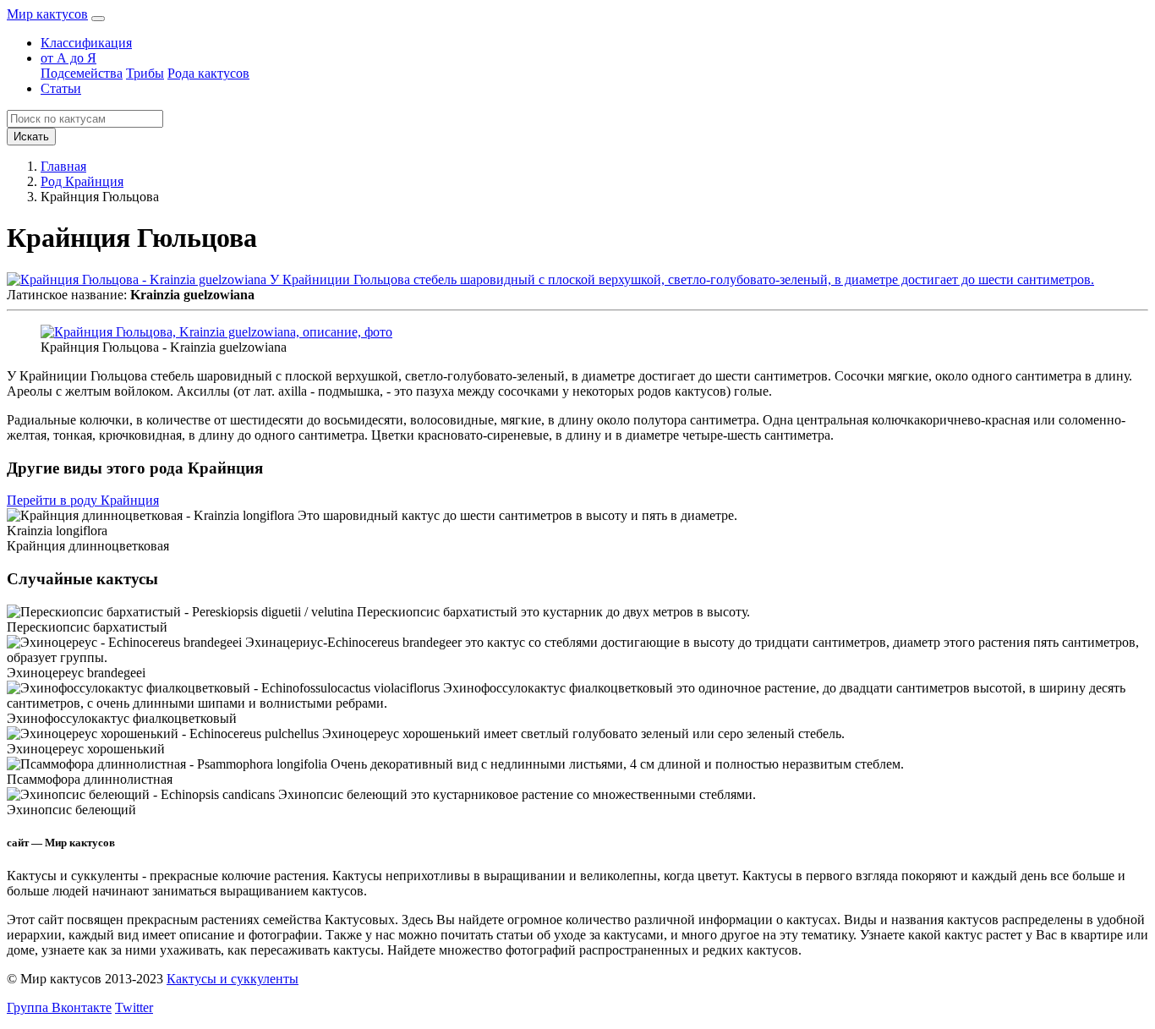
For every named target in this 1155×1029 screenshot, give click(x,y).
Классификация (86, 43)
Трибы (145, 73)
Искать (31, 136)
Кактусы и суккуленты (232, 979)
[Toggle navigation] (98, 18)
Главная (63, 166)
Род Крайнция (82, 181)
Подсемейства (82, 73)
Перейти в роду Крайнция (83, 500)
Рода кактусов (208, 73)
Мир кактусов (47, 14)
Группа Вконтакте (59, 1007)
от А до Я (68, 58)
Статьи (61, 88)
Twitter (134, 1007)
